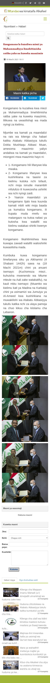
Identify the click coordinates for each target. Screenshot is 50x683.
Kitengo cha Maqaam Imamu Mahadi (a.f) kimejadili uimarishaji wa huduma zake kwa (23, 594)
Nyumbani (9, 26)
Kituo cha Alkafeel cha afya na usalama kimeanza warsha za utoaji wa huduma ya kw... (25, 667)
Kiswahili (18, 3)
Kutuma (14, 569)
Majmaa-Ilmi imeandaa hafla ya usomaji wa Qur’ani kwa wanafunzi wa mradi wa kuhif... (24, 638)
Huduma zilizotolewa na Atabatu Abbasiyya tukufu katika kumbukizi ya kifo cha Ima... (24, 609)
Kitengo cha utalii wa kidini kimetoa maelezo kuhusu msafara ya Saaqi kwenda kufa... (24, 623)
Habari (22, 26)
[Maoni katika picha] (25, 77)
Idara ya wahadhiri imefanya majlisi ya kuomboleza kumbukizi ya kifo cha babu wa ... (24, 652)
